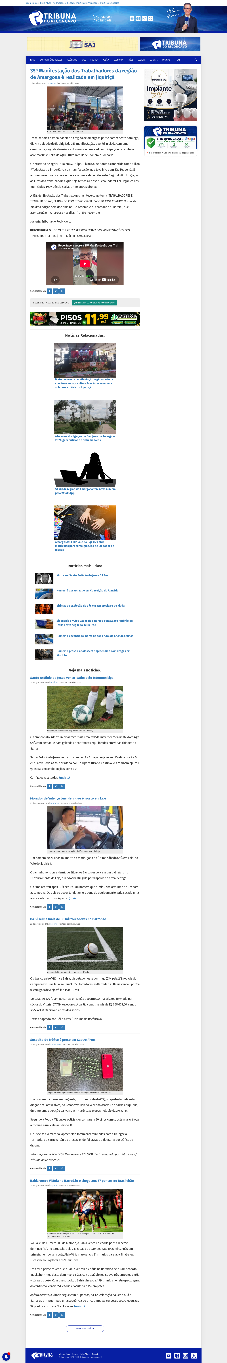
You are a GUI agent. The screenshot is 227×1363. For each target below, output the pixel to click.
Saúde (130, 60)
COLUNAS (166, 60)
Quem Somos (32, 3)
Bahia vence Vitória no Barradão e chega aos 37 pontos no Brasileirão (82, 1181)
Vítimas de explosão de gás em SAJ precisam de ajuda (91, 605)
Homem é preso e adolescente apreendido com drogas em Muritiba (93, 653)
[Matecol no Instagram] (85, 319)
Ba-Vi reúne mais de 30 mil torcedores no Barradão (68, 919)
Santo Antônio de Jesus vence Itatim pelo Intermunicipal (72, 678)
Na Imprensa (59, 3)
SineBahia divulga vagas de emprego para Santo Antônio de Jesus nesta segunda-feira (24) (95, 623)
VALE (84, 60)
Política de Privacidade (87, 3)
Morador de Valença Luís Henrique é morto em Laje (68, 798)
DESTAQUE (52, 83)
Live (178, 60)
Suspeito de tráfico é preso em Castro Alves (63, 1040)
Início (61, 1354)
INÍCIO (32, 60)
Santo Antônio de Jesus (51, 60)
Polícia (106, 60)
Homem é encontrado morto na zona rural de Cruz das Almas (95, 636)
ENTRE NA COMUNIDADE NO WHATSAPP (95, 302)
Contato (71, 3)
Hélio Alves (45, 3)
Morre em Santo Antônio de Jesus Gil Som (83, 575)
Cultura (141, 60)
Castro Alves (55, 1044)
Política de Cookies (109, 3)
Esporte (154, 60)
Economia (118, 60)
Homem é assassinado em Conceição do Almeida (87, 590)
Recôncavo (72, 60)
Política (94, 60)
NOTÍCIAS (54, 682)
